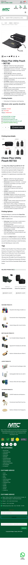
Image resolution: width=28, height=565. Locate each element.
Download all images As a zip (10, 119)
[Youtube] (11, 444)
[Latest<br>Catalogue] (25, 6)
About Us (5, 474)
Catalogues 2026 (6, 482)
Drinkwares (5, 453)
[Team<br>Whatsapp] (16, 6)
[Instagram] (15, 444)
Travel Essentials (10, 286)
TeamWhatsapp (16, 8)
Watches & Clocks (6, 459)
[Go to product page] (7, 279)
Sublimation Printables (8, 463)
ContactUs (20, 8)
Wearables (5, 456)
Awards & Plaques (7, 461)
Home (4, 473)
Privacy (4, 477)
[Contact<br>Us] (20, 6)
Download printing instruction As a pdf (12, 121)
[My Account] (21, 2)
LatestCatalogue (25, 8)
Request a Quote (18, 127)
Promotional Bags (7, 458)
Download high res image (9, 116)
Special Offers (6, 480)
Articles (4, 488)
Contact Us (5, 490)
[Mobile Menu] (25, 12)
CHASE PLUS (9, 112)
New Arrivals (5, 450)
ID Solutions (5, 466)
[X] (6, 444)
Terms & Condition (7, 479)
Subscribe (14, 517)
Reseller (4, 485)
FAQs (4, 476)
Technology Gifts (6, 452)
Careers (4, 484)
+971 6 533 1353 (6, 3)
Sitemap (5, 487)
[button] (3, 42)
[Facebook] (2, 444)
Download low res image (9, 118)
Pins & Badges (6, 464)
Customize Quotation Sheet (9, 122)
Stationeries (5, 455)
